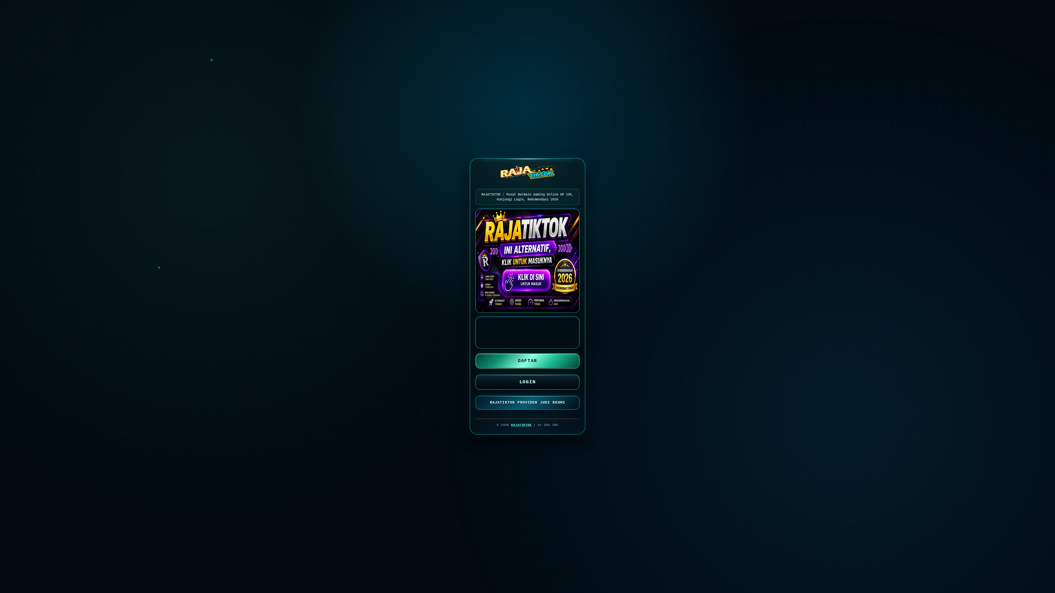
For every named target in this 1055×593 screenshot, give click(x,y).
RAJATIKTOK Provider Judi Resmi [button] (527, 402)
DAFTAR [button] (527, 360)
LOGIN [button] (528, 382)
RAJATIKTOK (521, 425)
